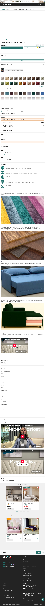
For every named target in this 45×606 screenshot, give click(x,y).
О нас (4, 585)
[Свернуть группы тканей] (43, 64)
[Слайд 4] (28, 511)
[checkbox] (7, 108)
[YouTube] (10, 557)
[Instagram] (4, 557)
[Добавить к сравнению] (40, 45)
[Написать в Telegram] (11, 564)
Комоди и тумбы (26, 578)
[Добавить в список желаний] (43, 45)
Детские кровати (26, 563)
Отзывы (33, 9)
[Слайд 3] (24, 511)
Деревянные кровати (27, 559)
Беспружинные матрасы (27, 575)
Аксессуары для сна (27, 580)
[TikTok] (7, 557)
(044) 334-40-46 (8, 562)
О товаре (3, 9)
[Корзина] (42, 4)
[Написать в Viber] (13, 564)
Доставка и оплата (6, 586)
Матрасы (25, 571)
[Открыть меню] (1, 4)
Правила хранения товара (8, 590)
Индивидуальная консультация (22, 51)
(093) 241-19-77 (7, 564)
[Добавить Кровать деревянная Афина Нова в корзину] (38, 538)
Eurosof (24, 42)
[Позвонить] (42, 599)
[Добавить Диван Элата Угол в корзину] (20, 507)
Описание (15, 9)
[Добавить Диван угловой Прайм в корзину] (38, 507)
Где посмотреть (9, 9)
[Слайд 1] (17, 511)
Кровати (24, 556)
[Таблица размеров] (5, 55)
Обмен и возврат (6, 588)
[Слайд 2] (20, 511)
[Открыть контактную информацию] (40, 4)
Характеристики (21, 9)
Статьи (4, 593)
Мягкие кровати (26, 561)
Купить (12, 47)
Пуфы (24, 570)
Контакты (5, 592)
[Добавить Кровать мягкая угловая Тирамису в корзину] (20, 538)
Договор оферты (6, 595)
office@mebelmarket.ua (9, 566)
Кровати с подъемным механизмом (29, 566)
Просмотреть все (41, 86)
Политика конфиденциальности (9, 597)
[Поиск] (36, 4)
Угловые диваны (4, 410)
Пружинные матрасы (27, 573)
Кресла (24, 568)
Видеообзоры (28, 9)
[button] (22, 152)
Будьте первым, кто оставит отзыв (8, 480)
